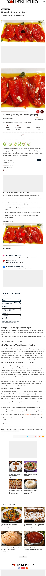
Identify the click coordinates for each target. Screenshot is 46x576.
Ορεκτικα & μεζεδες (5, 9)
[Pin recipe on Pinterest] (37, 111)
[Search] (44, 2)
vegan (15, 429)
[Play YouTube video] (23, 32)
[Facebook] (19, 568)
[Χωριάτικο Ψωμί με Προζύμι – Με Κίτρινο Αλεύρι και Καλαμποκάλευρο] (11, 538)
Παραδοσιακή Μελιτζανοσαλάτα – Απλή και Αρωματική (30, 474)
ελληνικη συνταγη (31, 429)
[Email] (43, 436)
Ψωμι (4, 544)
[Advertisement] (23, 54)
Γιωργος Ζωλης (22, 429)
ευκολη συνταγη (39, 429)
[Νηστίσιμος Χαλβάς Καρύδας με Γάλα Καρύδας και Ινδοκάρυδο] (30, 484)
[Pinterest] (35, 436)
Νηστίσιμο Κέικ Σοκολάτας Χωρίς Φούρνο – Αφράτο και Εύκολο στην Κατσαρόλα (33, 549)
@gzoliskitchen (13, 262)
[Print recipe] (42, 111)
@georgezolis (11, 257)
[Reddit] (39, 436)
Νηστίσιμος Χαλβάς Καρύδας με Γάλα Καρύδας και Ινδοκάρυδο (30, 492)
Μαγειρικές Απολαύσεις (20, 268)
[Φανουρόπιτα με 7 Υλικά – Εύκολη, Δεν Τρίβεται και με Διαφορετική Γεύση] (34, 515)
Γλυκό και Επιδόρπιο (29, 544)
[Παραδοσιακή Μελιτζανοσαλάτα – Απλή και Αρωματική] (30, 466)
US (42, 160)
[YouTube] (24, 568)
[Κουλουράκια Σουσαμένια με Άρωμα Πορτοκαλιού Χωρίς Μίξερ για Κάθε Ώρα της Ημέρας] (15, 484)
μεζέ (42, 414)
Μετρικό (39, 160)
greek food (9, 429)
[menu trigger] (2, 2)
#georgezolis (34, 257)
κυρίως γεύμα (28, 414)
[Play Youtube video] (23, 234)
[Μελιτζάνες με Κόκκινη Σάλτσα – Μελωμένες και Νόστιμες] (11, 515)
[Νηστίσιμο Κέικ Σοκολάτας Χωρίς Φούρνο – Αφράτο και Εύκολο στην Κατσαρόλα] (34, 538)
